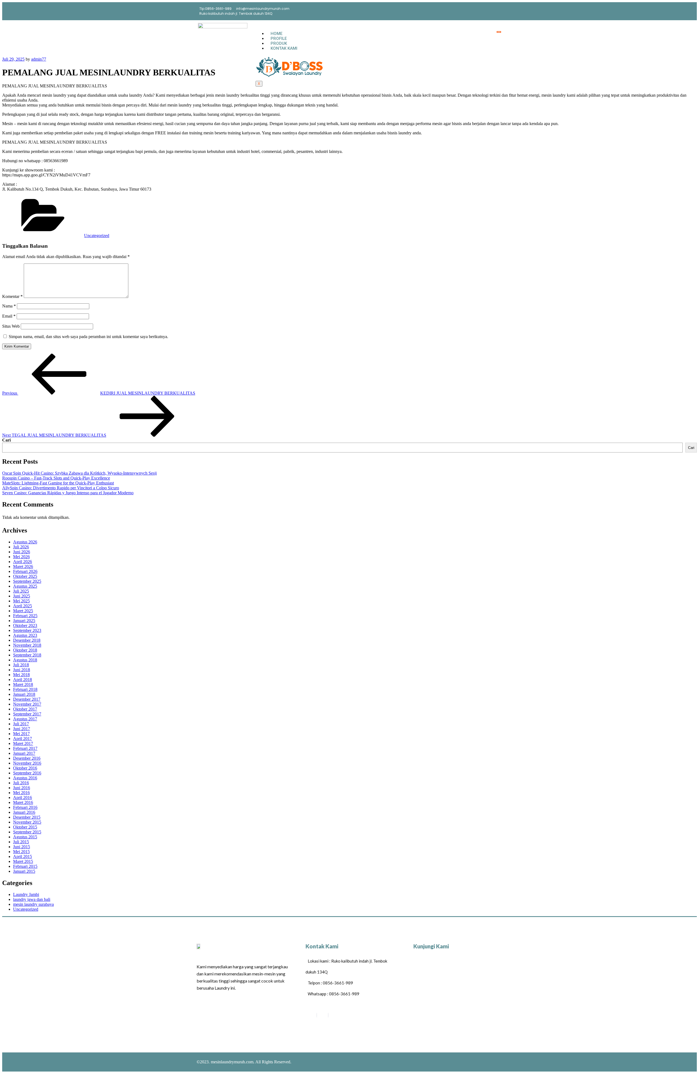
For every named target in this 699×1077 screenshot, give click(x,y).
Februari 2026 (25, 571)
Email (9, 316)
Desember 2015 (26, 817)
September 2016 (27, 773)
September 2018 (27, 655)
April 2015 (22, 856)
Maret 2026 (23, 566)
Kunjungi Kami (431, 946)
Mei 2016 (21, 792)
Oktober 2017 (25, 709)
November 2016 (27, 763)
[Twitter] (492, 11)
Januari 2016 (24, 812)
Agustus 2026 (25, 542)
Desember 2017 (26, 699)
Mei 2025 (21, 601)
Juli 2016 (21, 782)
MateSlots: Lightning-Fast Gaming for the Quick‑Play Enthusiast (58, 483)
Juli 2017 (21, 723)
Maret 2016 (23, 802)
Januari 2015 (24, 871)
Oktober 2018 (25, 650)
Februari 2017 (25, 748)
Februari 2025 (25, 615)
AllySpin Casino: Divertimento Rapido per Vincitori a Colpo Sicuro (60, 488)
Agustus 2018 (25, 660)
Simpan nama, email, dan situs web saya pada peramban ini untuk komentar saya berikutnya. (88, 336)
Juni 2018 (21, 669)
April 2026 (22, 561)
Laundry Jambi (26, 894)
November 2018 (27, 645)
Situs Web (11, 326)
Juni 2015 (21, 846)
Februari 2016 (25, 807)
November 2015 (27, 822)
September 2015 (27, 832)
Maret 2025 (23, 610)
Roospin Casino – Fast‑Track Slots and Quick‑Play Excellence (56, 478)
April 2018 (22, 679)
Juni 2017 (21, 728)
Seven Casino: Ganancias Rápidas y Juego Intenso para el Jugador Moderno (68, 492)
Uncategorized (96, 235)
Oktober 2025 (25, 576)
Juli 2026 (21, 547)
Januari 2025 (24, 620)
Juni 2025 (21, 596)
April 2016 (22, 797)
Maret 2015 (23, 861)
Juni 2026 (21, 551)
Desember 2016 (26, 758)
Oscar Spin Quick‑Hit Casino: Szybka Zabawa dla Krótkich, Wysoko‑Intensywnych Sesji (79, 473)
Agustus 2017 (25, 719)
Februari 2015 (25, 866)
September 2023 (27, 630)
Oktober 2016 (25, 768)
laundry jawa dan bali (31, 899)
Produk (279, 43)
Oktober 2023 (25, 625)
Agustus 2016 (25, 778)
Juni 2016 (21, 787)
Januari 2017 (24, 753)
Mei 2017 (21, 733)
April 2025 (22, 605)
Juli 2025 (21, 591)
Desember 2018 (26, 640)
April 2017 (22, 738)
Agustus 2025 (25, 586)
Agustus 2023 (25, 635)
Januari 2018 (24, 694)
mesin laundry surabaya (33, 904)
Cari (6, 440)
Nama (9, 306)
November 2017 (27, 704)
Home (276, 33)
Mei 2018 (21, 674)
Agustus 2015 (25, 837)
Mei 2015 (21, 851)
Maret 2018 (23, 684)
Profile (279, 38)
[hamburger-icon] (499, 32)
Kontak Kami (284, 48)
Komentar (12, 296)
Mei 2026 (21, 556)
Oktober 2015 (25, 827)
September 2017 (27, 714)
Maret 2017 (23, 743)
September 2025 (27, 581)
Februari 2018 (25, 689)
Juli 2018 (21, 664)
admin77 (38, 59)
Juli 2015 (21, 841)
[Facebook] (316, 1015)
